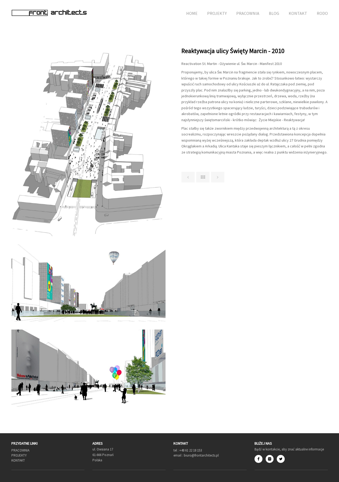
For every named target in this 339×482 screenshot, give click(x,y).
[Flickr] (271, 459)
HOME (192, 13)
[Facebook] (260, 459)
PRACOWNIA (247, 13)
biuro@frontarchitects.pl (201, 455)
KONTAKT (298, 13)
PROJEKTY (217, 13)
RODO (322, 13)
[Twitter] (281, 459)
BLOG (274, 13)
